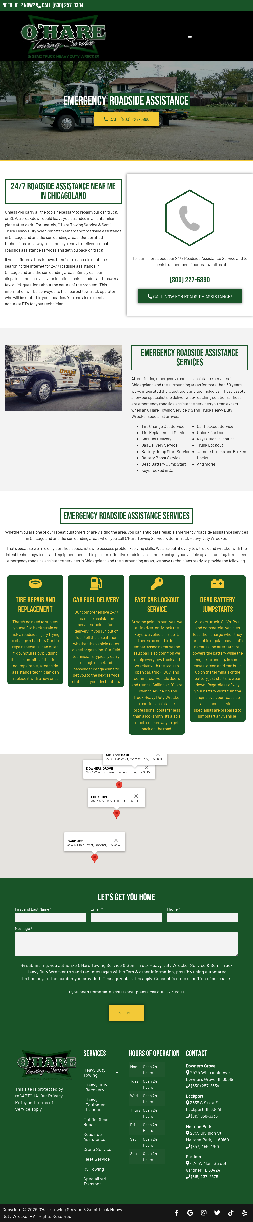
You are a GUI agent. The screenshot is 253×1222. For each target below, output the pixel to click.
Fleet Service (97, 1159)
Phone (173, 909)
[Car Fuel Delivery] (96, 583)
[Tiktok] (231, 1213)
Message (23, 928)
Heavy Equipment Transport (96, 1104)
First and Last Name (33, 909)
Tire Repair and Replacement (35, 604)
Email (96, 909)
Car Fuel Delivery (96, 600)
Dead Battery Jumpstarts (217, 604)
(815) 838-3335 (204, 1116)
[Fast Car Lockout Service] (157, 583)
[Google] (190, 1213)
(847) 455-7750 (205, 1146)
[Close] (146, 768)
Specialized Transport (95, 1181)
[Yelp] (244, 1213)
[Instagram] (203, 1213)
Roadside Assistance (94, 1136)
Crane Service (97, 1149)
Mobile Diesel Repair (96, 1122)
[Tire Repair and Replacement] (35, 583)
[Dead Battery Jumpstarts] (217, 583)
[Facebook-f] (176, 1213)
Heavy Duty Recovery (96, 1087)
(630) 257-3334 (67, 5)
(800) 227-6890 (190, 280)
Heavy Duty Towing (94, 1072)
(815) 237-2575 (67, 12)
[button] (119, 785)
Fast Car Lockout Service (157, 604)
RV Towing (94, 1169)
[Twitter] (217, 1213)
